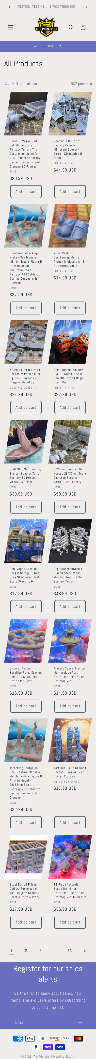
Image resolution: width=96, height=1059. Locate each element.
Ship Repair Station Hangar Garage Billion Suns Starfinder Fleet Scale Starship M (25, 575)
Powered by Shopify (62, 1057)
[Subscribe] (80, 1022)
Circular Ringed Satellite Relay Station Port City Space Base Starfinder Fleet (26, 674)
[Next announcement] (86, 6)
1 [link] (11, 950)
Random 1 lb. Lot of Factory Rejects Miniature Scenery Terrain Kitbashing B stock (68, 149)
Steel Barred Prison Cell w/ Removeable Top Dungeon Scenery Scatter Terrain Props (25, 890)
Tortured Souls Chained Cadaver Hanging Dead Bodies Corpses (70, 772)
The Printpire (41, 1057)
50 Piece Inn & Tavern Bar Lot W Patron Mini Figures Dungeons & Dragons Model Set (25, 376)
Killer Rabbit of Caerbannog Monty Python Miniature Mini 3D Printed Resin (69, 259)
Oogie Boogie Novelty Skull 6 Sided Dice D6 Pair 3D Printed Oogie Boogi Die (69, 376)
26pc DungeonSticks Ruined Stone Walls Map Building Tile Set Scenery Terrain (68, 575)
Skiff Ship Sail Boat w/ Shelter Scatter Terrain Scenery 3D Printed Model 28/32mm (26, 475)
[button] (11, 27)
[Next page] (84, 951)
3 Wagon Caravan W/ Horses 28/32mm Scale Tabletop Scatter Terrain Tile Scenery (70, 475)
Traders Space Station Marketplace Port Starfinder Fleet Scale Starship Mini (69, 674)
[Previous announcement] (9, 6)
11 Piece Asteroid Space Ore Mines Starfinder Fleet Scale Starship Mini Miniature (70, 890)
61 (70, 950)
